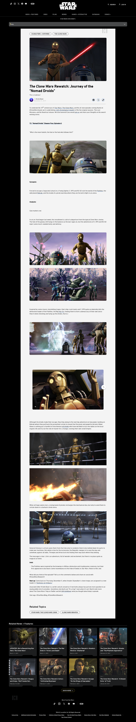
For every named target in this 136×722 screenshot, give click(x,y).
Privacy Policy (42, 715)
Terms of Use (15, 715)
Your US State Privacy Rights (74, 715)
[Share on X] (98, 99)
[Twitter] (18, 4)
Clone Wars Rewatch (70, 612)
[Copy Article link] (103, 99)
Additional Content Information (28, 715)
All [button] (12, 24)
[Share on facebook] (93, 99)
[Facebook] (22, 4)
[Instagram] (15, 4)
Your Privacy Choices (66, 717)
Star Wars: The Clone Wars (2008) (44, 612)
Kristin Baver (39, 99)
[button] (68, 690)
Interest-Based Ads (116, 715)
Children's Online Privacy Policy (56, 715)
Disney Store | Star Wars (90, 715)
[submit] (108, 4)
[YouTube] (26, 4)
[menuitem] (45, 15)
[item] (32, 15)
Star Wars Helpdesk (104, 715)
